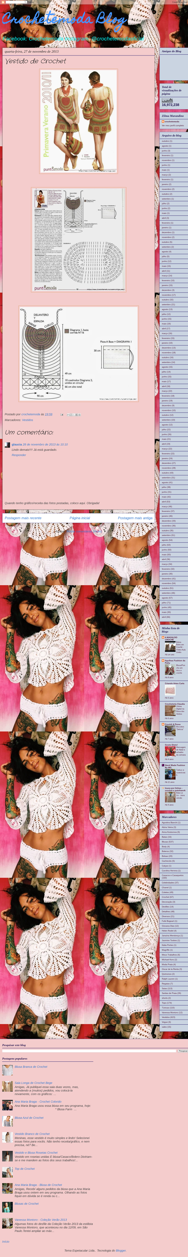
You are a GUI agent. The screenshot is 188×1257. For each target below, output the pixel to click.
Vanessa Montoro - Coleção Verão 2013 (41, 1219)
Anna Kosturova (169, 832)
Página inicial (80, 518)
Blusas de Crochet (27, 1203)
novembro (166, 160)
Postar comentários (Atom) (84, 531)
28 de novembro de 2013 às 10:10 (45, 444)
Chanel (165, 887)
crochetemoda (172, 121)
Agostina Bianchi (169, 822)
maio (164, 170)
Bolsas (165, 856)
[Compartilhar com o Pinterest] (79, 414)
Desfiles (165, 906)
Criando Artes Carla (174, 683)
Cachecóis (167, 861)
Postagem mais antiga (135, 518)
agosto (165, 146)
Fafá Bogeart (168, 921)
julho (164, 203)
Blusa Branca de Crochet (31, 1066)
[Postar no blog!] (71, 414)
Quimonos (166, 974)
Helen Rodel (167, 931)
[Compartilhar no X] (73, 414)
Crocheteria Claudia (175, 704)
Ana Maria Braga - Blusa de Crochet (38, 1184)
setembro (166, 199)
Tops (164, 1003)
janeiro (165, 184)
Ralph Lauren (168, 979)
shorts (165, 998)
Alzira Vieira (167, 827)
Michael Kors (168, 959)
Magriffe (165, 950)
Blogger (121, 1250)
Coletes (165, 892)
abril (164, 218)
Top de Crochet (25, 1168)
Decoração (167, 902)
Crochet (165, 897)
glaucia (17, 444)
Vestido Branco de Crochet (32, 1133)
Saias (164, 988)
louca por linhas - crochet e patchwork (175, 789)
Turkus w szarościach (181, 772)
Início (5, 1241)
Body (164, 846)
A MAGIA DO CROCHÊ (171, 638)
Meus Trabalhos (169, 955)
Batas (164, 837)
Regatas (166, 983)
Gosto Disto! (171, 745)
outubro (165, 141)
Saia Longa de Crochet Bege (33, 1082)
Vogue (165, 1022)
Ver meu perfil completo (173, 125)
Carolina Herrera (169, 870)
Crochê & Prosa (173, 724)
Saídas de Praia (169, 993)
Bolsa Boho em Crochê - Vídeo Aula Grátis (181, 647)
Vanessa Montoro (170, 1012)
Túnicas (165, 1007)
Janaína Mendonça (171, 935)
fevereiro (166, 155)
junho (164, 151)
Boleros (165, 851)
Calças (165, 866)
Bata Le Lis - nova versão (180, 795)
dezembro (166, 232)
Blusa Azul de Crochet (29, 1117)
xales (164, 1027)
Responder (19, 455)
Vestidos (27, 420)
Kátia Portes (167, 945)
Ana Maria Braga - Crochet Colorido (38, 1101)
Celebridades (168, 882)
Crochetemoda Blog (64, 20)
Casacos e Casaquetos (172, 875)
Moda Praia (167, 964)
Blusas (165, 842)
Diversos (166, 916)
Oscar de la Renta (170, 969)
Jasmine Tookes (169, 940)
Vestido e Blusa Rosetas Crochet (36, 1152)
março (165, 175)
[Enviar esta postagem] (61, 414)
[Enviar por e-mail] (68, 414)
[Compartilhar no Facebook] (76, 414)
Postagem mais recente (23, 518)
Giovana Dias (168, 926)
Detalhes (166, 911)
